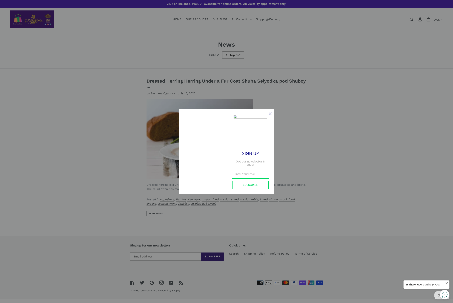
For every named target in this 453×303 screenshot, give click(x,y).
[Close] (270, 113)
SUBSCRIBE (250, 185)
